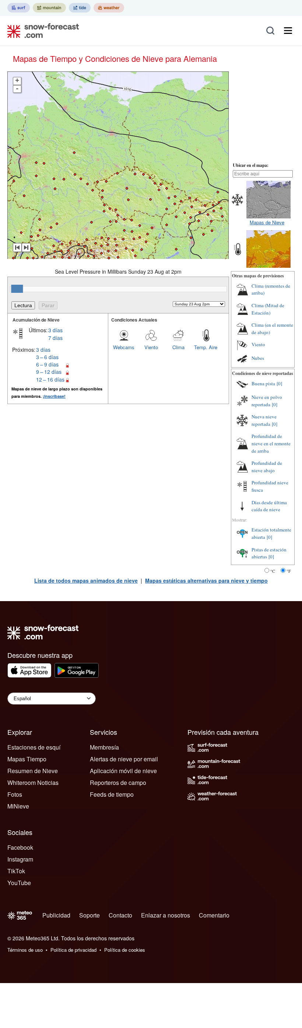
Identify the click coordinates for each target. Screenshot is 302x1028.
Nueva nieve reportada (264, 420)
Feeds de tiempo (112, 794)
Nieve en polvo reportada (267, 401)
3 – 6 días (47, 357)
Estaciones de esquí (33, 747)
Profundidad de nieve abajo (267, 467)
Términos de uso (25, 949)
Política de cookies (124, 949)
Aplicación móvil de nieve (123, 770)
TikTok (16, 871)
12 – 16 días (50, 379)
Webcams (123, 347)
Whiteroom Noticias (33, 782)
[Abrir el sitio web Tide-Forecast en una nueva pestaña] (80, 8)
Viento (151, 347)
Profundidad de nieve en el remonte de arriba (271, 443)
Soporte (89, 915)
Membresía (104, 747)
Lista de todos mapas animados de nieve (86, 580)
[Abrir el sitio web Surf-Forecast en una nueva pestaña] (18, 8)
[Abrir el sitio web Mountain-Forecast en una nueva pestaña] (49, 8)
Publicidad (56, 915)
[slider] (17, 289)
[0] (279, 383)
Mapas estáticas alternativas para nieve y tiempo (206, 580)
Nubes (258, 358)
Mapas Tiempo (26, 759)
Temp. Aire (205, 347)
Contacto (120, 915)
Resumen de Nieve (32, 770)
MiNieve (18, 806)
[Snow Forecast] (40, 30)
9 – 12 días (49, 371)
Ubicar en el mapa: (250, 165)
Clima (178, 347)
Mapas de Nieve (267, 222)
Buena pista (263, 383)
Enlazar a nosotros (165, 915)
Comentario (214, 915)
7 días (55, 337)
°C (272, 571)
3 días (55, 330)
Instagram (20, 859)
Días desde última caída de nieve (269, 506)
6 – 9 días (47, 364)
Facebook (20, 847)
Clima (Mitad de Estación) (268, 309)
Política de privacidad (73, 949)
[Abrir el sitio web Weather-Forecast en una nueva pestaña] (109, 8)
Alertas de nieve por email (124, 759)
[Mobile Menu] (288, 30)
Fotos (14, 794)
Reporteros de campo (118, 782)
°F (289, 571)
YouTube (19, 882)
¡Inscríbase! (54, 396)
